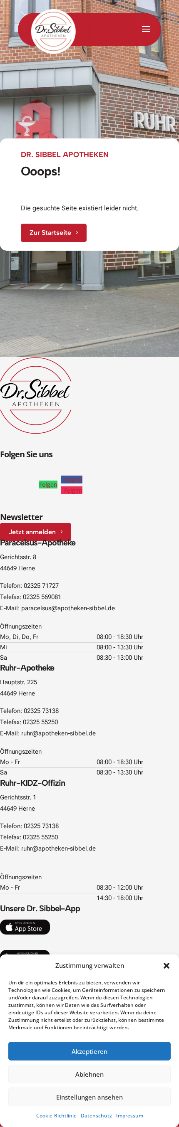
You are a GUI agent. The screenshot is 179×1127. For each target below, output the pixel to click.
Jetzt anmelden (32, 532)
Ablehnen (89, 1074)
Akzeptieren (89, 1051)
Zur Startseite (50, 233)
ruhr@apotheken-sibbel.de (58, 733)
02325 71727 (41, 585)
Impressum (129, 1115)
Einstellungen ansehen (89, 1097)
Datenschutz (96, 1115)
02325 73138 (41, 711)
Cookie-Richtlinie (56, 1115)
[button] (166, 966)
